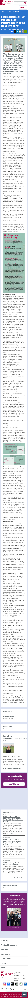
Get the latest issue (14, 927)
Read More (11, 833)
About (3, 968)
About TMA (8, 11)
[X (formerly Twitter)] (16, 984)
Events (3, 963)
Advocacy (4, 941)
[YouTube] (21, 984)
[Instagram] (4, 984)
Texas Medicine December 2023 (16, 29)
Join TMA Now (14, 784)
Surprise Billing (10, 728)
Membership (5, 954)
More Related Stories (19, 878)
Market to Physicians (6, 988)
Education (4, 950)
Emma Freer (5, 29)
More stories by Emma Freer (12, 769)
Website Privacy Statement (20, 994)
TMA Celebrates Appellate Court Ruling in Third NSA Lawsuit (12, 863)
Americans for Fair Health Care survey (14, 502)
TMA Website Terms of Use (8, 996)
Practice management (8, 887)
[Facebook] (8, 984)
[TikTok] (12, 984)
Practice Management (9, 945)
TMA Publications (17, 11)
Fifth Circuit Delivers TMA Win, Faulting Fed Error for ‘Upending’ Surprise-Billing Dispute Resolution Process (13, 819)
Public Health (6, 959)
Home (2, 11)
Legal (4, 728)
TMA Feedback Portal (21, 996)
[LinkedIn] (25, 984)
